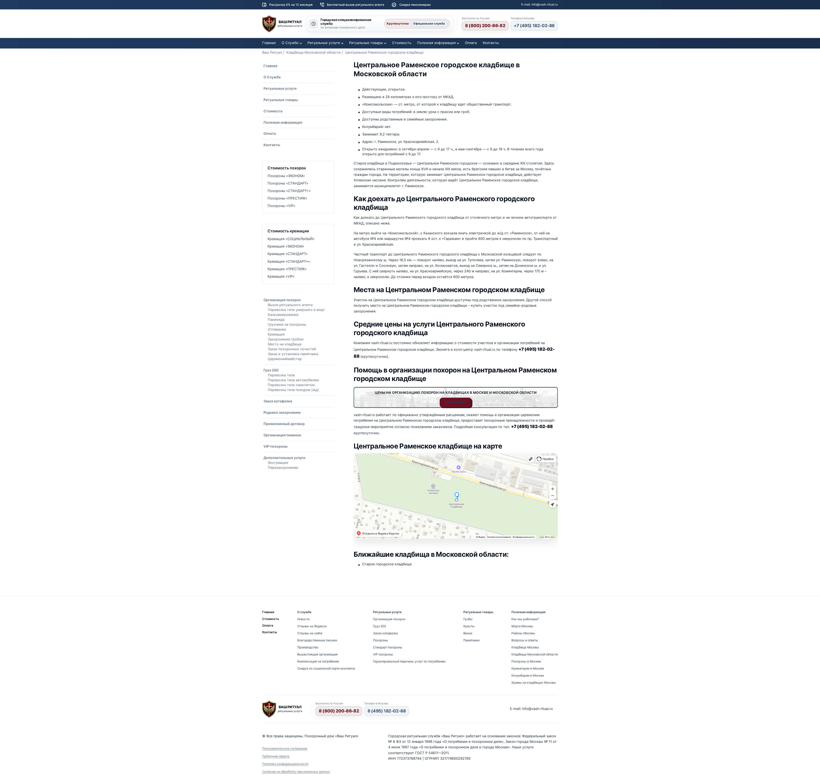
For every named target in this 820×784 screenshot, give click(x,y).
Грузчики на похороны (287, 324)
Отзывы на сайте (309, 633)
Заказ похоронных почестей (292, 349)
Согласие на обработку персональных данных (296, 771)
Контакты (491, 43)
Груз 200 (271, 370)
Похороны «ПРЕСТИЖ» (287, 198)
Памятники (471, 640)
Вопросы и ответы (524, 640)
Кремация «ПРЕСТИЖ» (287, 269)
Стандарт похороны (387, 647)
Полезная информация (436, 43)
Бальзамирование (283, 314)
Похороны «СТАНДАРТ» (288, 183)
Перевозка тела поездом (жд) (293, 390)
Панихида (276, 319)
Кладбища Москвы (525, 647)
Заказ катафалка (278, 401)
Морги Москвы (522, 626)
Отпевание (277, 329)
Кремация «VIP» (281, 276)
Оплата (471, 43)
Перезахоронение (283, 467)
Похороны (380, 640)
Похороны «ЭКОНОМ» (286, 176)
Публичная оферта (275, 756)
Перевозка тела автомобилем (293, 380)
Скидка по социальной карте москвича (326, 668)
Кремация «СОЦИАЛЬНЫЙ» (291, 239)
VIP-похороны (276, 446)
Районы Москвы (523, 633)
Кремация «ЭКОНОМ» (286, 246)
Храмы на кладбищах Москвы (533, 682)
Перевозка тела (281, 375)
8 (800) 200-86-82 (485, 25)
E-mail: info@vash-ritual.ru (539, 4)
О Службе (290, 43)
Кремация (276, 334)
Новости (303, 619)
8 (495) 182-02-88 (387, 711)
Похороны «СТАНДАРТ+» (289, 191)
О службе (304, 612)
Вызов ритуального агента (290, 305)
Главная (269, 43)
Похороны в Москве (526, 661)
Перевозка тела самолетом (291, 385)
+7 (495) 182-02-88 (534, 25)
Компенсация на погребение (318, 661)
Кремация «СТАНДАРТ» (288, 254)
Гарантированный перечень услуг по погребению (409, 661)
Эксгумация (278, 462)
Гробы (468, 619)
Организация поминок (282, 435)
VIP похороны (383, 654)
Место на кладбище (285, 344)
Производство (307, 647)
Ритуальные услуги (324, 43)
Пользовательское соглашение (284, 748)
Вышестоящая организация (317, 654)
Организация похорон (282, 300)
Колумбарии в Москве (527, 675)
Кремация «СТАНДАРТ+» (289, 261)
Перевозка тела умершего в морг (296, 310)
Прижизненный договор (284, 424)
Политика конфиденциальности (285, 764)
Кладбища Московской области (534, 654)
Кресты (468, 626)
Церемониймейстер (285, 359)
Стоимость (401, 43)
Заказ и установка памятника (293, 354)
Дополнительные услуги (284, 458)
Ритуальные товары (366, 43)
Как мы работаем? (525, 619)
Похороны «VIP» (281, 206)
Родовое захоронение (282, 412)
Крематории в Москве (527, 668)
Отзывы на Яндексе (312, 626)
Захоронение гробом (285, 339)
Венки (467, 633)
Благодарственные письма (317, 640)
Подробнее (456, 402)
